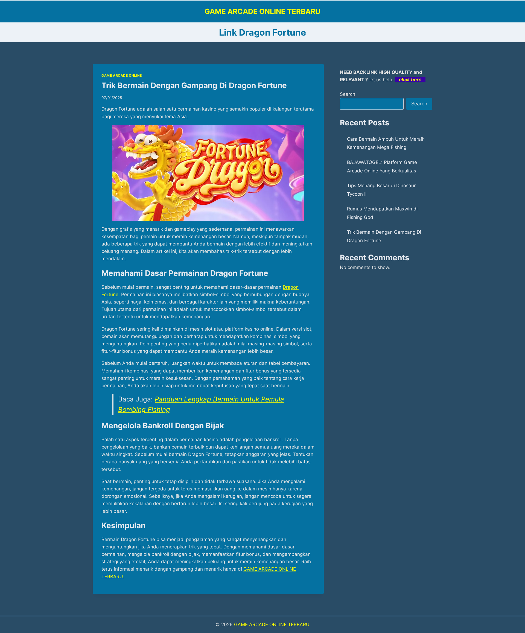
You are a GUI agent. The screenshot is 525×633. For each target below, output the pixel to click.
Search (347, 94)
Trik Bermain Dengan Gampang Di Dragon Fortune (194, 85)
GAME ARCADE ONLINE (121, 75)
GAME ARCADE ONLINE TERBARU (272, 624)
